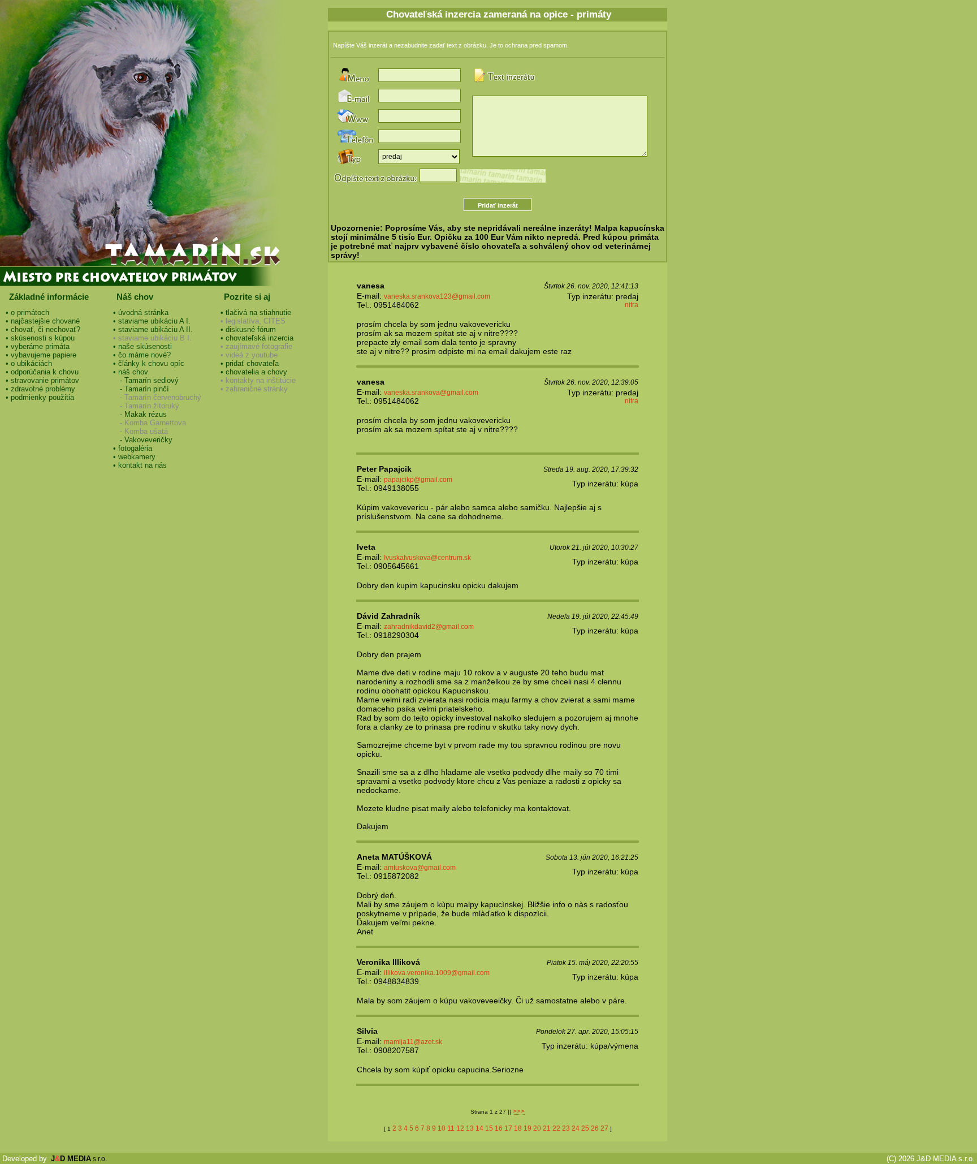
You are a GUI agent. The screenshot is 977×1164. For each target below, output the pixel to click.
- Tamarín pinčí (141, 389)
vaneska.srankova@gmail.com (431, 392)
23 (566, 1128)
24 (576, 1128)
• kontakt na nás (140, 465)
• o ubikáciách (29, 363)
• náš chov (130, 372)
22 (556, 1128)
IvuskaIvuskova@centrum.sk (427, 558)
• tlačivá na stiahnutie (256, 312)
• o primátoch (27, 312)
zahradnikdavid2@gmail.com (429, 627)
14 (479, 1128)
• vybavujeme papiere (41, 355)
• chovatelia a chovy (254, 372)
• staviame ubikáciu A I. (152, 321)
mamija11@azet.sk (413, 1042)
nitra (631, 305)
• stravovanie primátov (42, 380)
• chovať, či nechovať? (43, 329)
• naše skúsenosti (142, 346)
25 (585, 1128)
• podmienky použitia (40, 397)
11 (451, 1128)
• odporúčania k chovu (42, 372)
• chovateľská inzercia (257, 338)
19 (527, 1128)
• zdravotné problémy (40, 389)
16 (499, 1128)
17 (508, 1128)
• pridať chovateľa (250, 363)
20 (537, 1128)
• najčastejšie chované (43, 321)
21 (547, 1128)
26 (595, 1128)
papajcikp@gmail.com (418, 480)
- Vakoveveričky (142, 440)
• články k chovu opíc (148, 363)
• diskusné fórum (248, 329)
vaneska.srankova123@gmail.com (437, 296)
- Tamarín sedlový (146, 380)
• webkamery (134, 456)
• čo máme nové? (142, 355)
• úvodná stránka (140, 312)
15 (489, 1128)
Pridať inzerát (498, 205)
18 (518, 1128)
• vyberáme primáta (38, 346)
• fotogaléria (132, 448)
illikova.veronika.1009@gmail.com (437, 973)
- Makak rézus (140, 414)
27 (604, 1128)
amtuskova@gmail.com (420, 868)
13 (470, 1128)
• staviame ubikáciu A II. (153, 329)
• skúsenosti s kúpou (40, 338)
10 (442, 1128)
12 (460, 1128)
